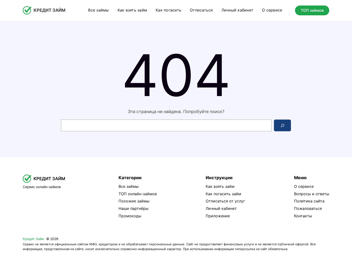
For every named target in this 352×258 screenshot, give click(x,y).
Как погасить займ (223, 193)
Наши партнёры (133, 208)
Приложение (218, 215)
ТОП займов (312, 10)
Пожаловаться (308, 208)
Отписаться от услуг (225, 201)
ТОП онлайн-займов (138, 193)
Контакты (303, 215)
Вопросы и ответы (311, 193)
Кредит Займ (49, 10)
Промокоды (130, 215)
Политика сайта (309, 201)
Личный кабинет (221, 208)
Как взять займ (220, 186)
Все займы (129, 186)
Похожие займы (134, 201)
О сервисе (304, 186)
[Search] (282, 125)
